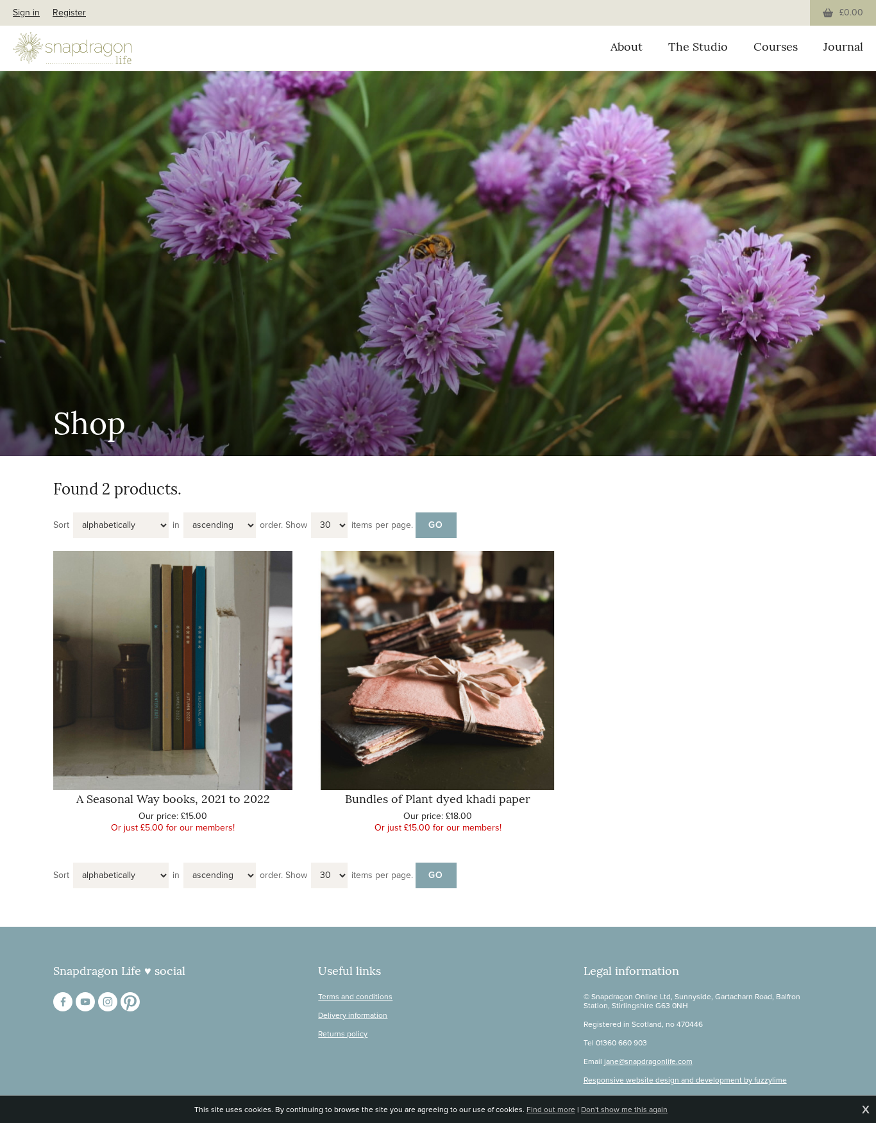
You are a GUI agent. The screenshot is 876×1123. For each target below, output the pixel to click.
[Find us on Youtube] (85, 1001)
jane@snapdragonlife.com (648, 1061)
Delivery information (352, 1015)
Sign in (26, 12)
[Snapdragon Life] (72, 48)
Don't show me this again (624, 1109)
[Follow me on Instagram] (107, 1001)
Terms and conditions (355, 996)
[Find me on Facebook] (62, 1001)
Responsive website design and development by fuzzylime (685, 1080)
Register (69, 12)
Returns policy (342, 1034)
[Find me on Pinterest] (130, 1001)
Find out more (550, 1109)
